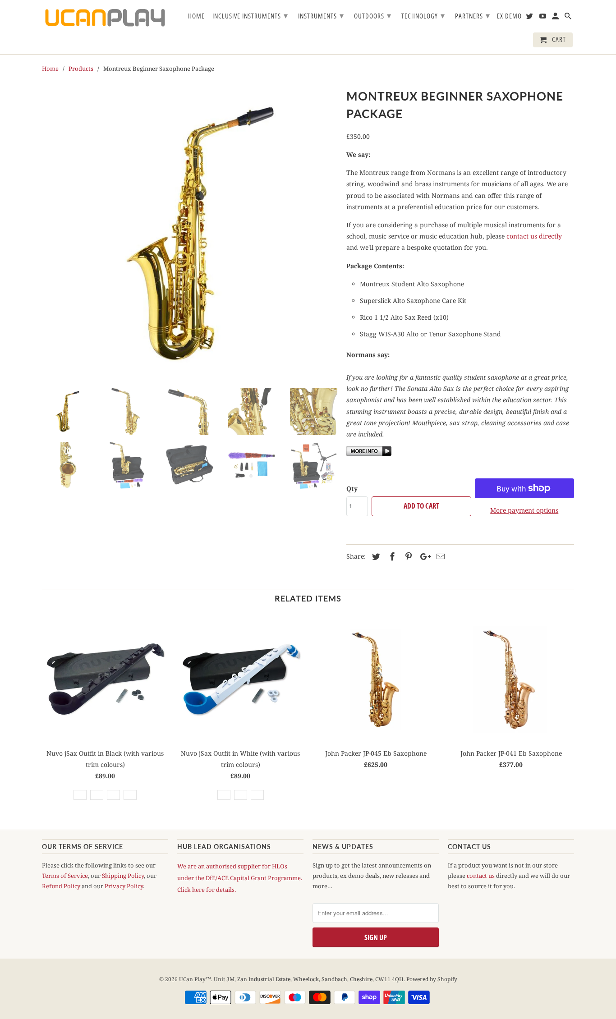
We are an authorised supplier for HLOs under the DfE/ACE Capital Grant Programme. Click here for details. (239, 878)
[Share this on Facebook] (391, 556)
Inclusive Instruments (250, 15)
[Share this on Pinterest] (407, 556)
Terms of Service (65, 876)
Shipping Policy (123, 876)
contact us (481, 876)
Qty (352, 488)
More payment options (524, 510)
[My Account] (556, 17)
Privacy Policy (124, 886)
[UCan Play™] (105, 18)
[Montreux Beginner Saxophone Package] (189, 233)
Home (196, 16)
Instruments (321, 15)
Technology (423, 15)
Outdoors (372, 15)
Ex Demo (509, 16)
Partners (472, 15)
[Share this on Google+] (423, 556)
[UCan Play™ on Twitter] (530, 17)
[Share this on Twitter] (375, 556)
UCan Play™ (195, 979)
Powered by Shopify (431, 979)
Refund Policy (61, 886)
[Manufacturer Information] (368, 453)
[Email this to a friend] (439, 556)
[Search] (569, 17)
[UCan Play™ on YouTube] (543, 17)
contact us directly (534, 236)
